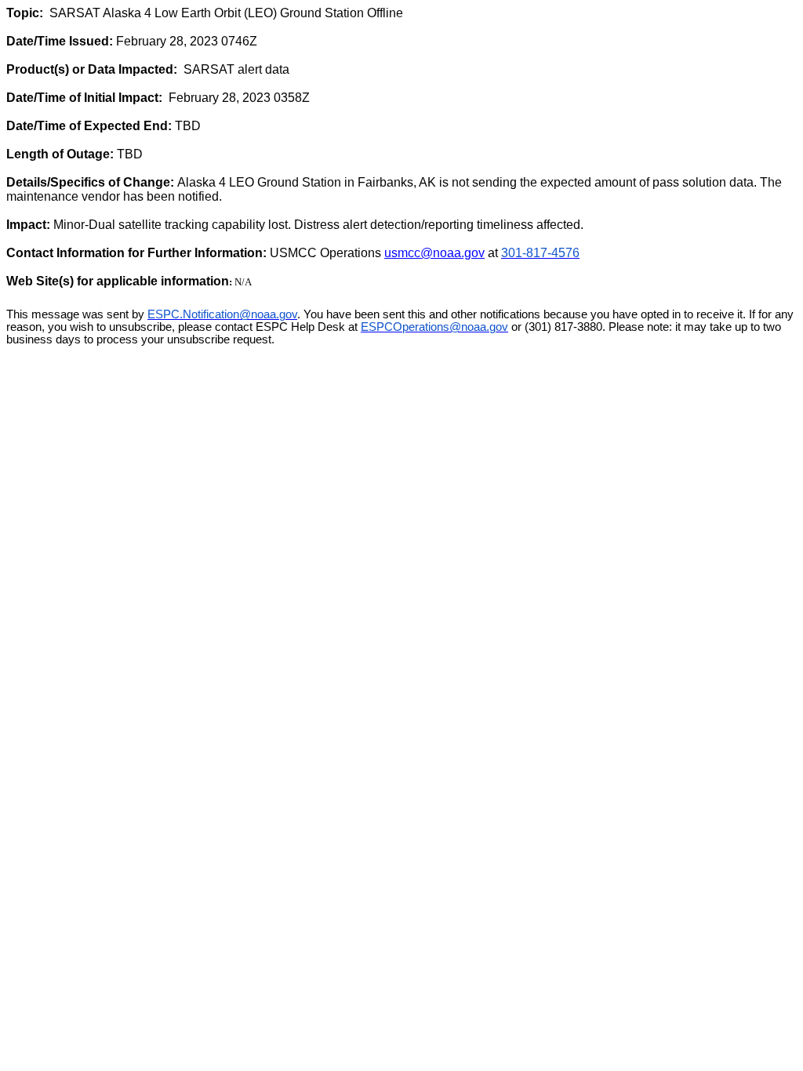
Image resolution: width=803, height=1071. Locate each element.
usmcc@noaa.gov (434, 253)
